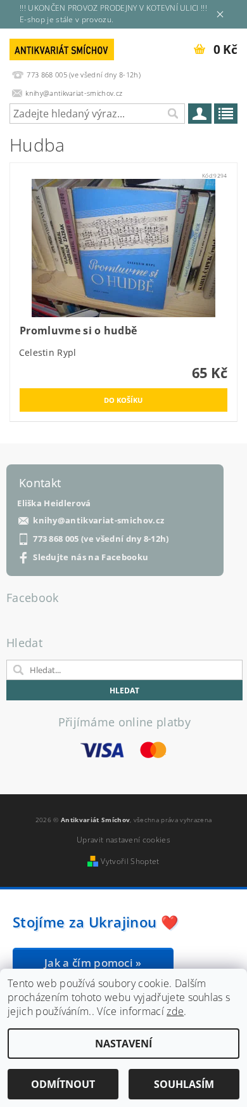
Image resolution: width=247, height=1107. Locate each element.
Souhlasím (184, 1084)
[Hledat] (172, 113)
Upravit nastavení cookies (123, 839)
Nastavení (123, 1044)
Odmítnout (63, 1084)
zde (175, 1011)
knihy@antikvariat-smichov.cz (98, 520)
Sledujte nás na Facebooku (90, 557)
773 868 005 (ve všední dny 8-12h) (101, 539)
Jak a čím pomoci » (93, 962)
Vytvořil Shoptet (130, 861)
